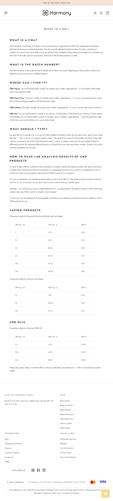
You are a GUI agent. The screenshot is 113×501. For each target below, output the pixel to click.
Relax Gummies (66, 405)
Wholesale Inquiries (68, 439)
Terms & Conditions (68, 457)
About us (8, 448)
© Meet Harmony (15, 482)
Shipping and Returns (13, 443)
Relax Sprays (65, 400)
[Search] (101, 12)
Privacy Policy (65, 452)
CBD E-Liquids (66, 423)
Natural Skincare (66, 414)
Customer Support (12, 452)
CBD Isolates (65, 428)
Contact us (9, 457)
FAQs (7, 461)
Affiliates (63, 443)
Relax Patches (65, 409)
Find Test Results (66, 448)
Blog (7, 439)
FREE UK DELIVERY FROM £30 (56, 3)
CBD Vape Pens (66, 418)
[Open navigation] (5, 13)
